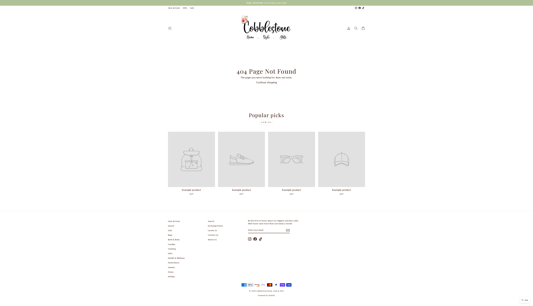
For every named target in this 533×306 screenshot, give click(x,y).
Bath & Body (174, 239)
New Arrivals (174, 8)
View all (266, 122)
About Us (212, 239)
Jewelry (171, 267)
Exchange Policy (215, 225)
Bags (170, 235)
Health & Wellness (176, 258)
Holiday (171, 276)
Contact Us (213, 235)
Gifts (185, 8)
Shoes (171, 272)
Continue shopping (266, 82)
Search (171, 225)
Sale (192, 8)
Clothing (172, 248)
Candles (171, 244)
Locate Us (212, 230)
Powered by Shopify (266, 295)
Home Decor (173, 262)
